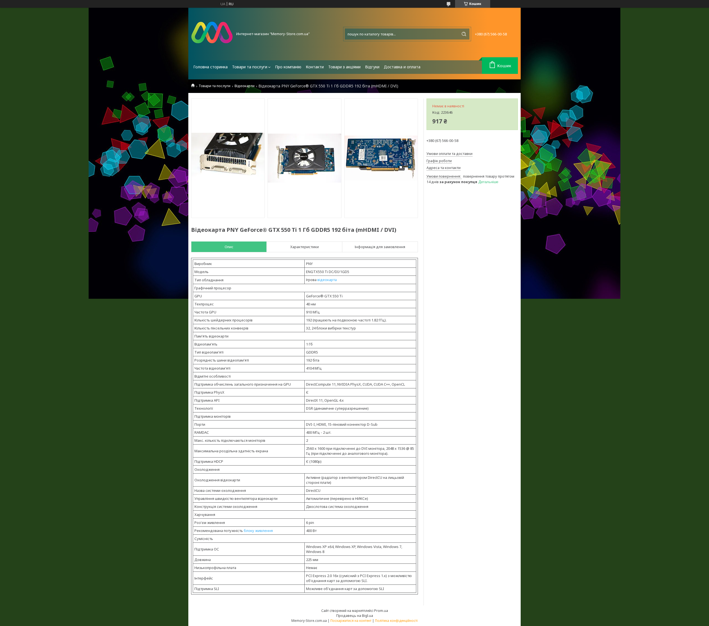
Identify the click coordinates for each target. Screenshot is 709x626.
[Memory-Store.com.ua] (212, 34)
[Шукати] (463, 34)
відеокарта (327, 279)
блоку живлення (258, 530)
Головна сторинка (210, 66)
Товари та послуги (249, 66)
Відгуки (372, 66)
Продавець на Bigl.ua (354, 615)
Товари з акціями (344, 66)
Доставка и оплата (402, 66)
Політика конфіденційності (396, 620)
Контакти (315, 66)
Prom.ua (381, 610)
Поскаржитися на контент (350, 620)
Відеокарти (245, 86)
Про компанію (288, 66)
